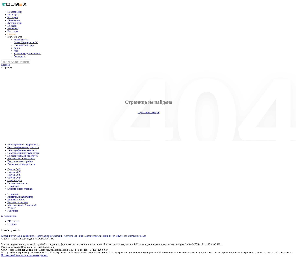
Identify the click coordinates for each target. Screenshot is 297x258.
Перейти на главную (148, 112)
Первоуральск (42, 236)
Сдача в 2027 (14, 177)
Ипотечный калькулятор (20, 196)
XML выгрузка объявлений (21, 205)
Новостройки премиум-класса (23, 153)
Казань (17, 48)
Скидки (11, 34)
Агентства (12, 28)
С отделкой (13, 186)
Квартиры (12, 14)
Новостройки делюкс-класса (22, 155)
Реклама (11, 208)
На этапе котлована (17, 183)
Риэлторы (12, 31)
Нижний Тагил (109, 236)
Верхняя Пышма (25, 236)
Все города (19, 56)
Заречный (79, 236)
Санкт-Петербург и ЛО (26, 42)
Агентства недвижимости (21, 164)
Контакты (12, 210)
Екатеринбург (8, 236)
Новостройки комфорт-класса (23, 147)
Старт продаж (14, 180)
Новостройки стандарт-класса (23, 144)
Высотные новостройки (20, 161)
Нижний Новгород (24, 45)
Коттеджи (12, 17)
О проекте (12, 194)
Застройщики (14, 23)
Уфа (16, 50)
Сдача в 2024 (14, 169)
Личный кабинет (16, 199)
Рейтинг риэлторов (17, 202)
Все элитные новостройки (21, 158)
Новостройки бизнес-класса (22, 150)
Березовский (56, 236)
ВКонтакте (13, 221)
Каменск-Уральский (128, 236)
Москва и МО (21, 39)
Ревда (143, 236)
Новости (12, 25)
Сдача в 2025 (14, 172)
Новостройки (14, 11)
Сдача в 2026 (14, 175)
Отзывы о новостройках (20, 188)
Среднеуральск (93, 236)
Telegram (12, 224)
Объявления (13, 20)
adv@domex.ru (8, 216)
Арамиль (68, 236)
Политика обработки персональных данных (24, 255)
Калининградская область (27, 53)
